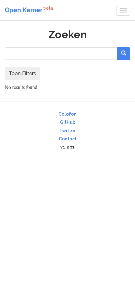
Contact (68, 138)
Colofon (67, 114)
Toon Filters (22, 73)
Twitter (67, 130)
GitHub (67, 122)
